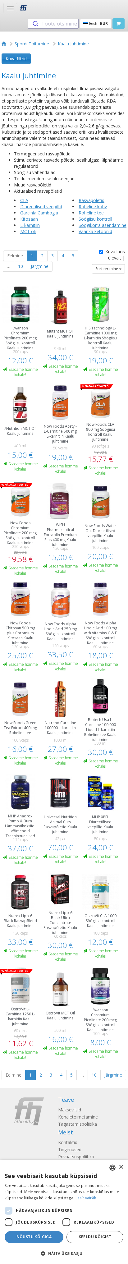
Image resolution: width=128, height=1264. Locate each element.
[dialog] (64, 1212)
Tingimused (69, 1149)
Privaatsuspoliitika (76, 1157)
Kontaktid (67, 1142)
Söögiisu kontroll (95, 219)
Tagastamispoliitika (77, 1124)
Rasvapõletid (91, 200)
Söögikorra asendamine (102, 225)
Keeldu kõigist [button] (95, 1236)
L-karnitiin (30, 225)
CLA (24, 200)
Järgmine (39, 266)
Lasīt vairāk (85, 1198)
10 (20, 266)
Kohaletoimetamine (78, 1117)
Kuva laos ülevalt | (115, 255)
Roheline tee (91, 213)
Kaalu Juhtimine (73, 44)
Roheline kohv (93, 206)
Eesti (98, 23)
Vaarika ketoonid (95, 231)
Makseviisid (69, 1110)
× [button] (121, 1167)
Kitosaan (29, 219)
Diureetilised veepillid (41, 206)
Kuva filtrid (16, 59)
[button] (64, 1253)
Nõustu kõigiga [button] (34, 1236)
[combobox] (53, 24)
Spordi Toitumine (32, 44)
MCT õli (28, 231)
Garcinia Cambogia (39, 213)
